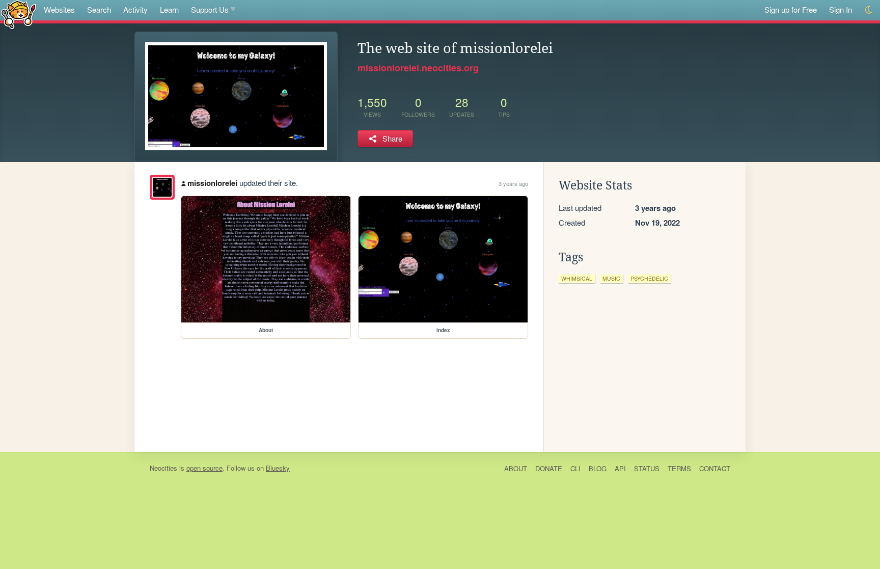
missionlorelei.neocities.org (418, 67)
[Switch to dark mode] (869, 10)
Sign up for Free (790, 9)
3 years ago (513, 183)
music (611, 278)
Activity (135, 9)
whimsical (576, 278)
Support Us (210, 9)
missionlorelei (212, 182)
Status (646, 468)
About (515, 468)
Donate (548, 468)
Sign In (840, 9)
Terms (679, 468)
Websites (59, 9)
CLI (575, 468)
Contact (714, 468)
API (620, 468)
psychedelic (649, 278)
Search (99, 9)
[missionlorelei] (162, 187)
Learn (169, 9)
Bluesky (278, 468)
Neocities (163, 468)
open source (204, 468)
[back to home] (18, 14)
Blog (598, 468)
